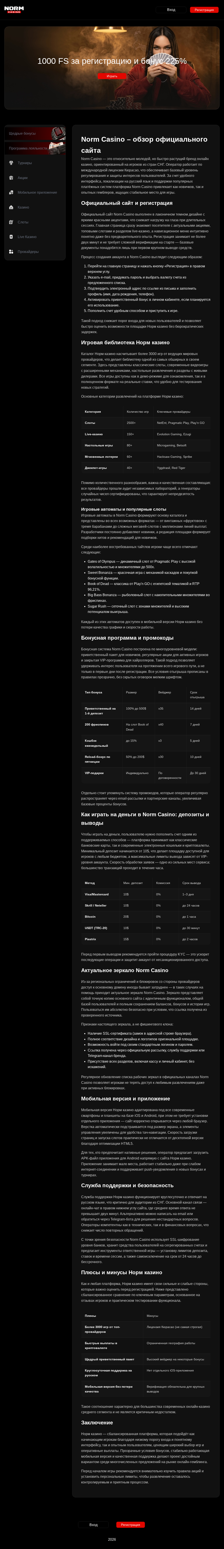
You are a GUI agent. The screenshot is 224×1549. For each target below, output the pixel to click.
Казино (23, 207)
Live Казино (27, 237)
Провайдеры (28, 252)
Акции (23, 178)
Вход (171, 10)
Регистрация (204, 9)
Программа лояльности (28, 148)
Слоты (23, 222)
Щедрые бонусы (22, 133)
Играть (112, 76)
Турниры (25, 163)
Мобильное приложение (37, 192)
